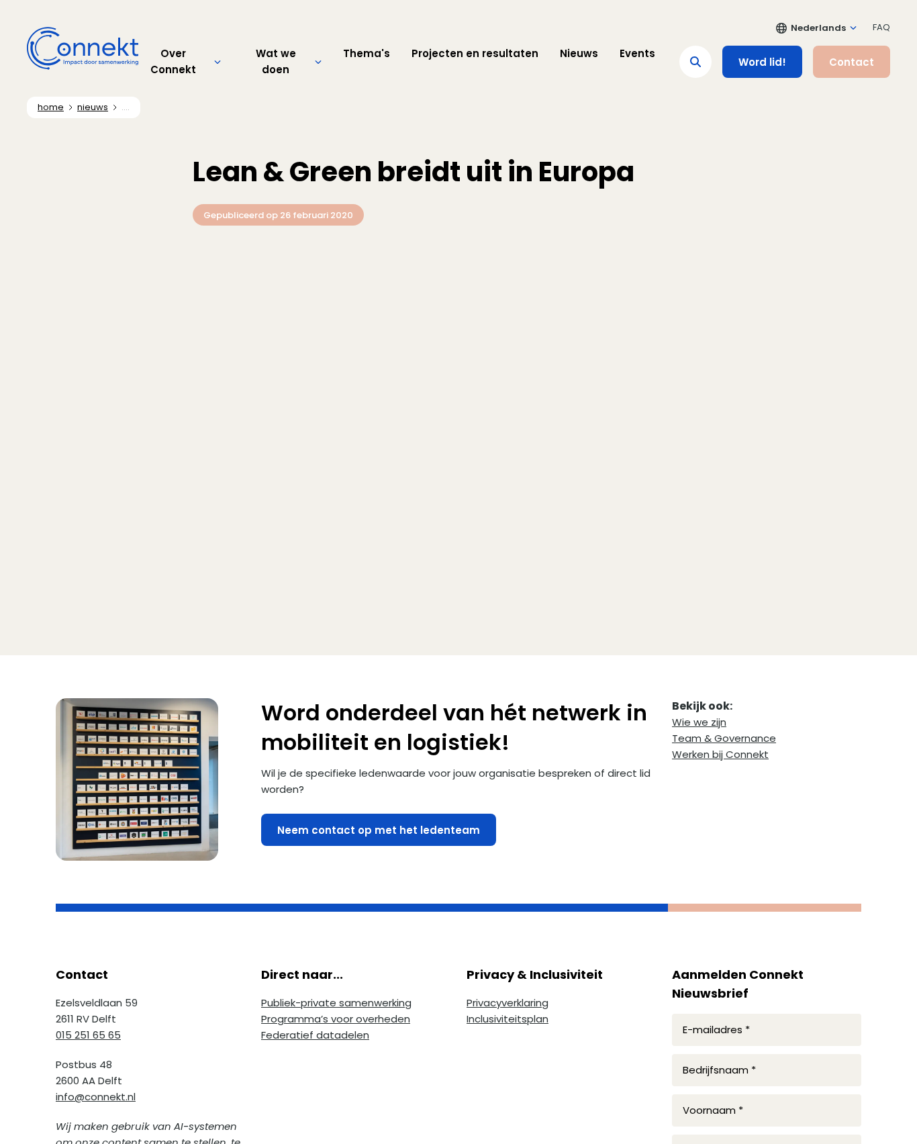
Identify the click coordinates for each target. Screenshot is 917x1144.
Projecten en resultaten (475, 53)
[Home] (82, 48)
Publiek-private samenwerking (336, 1003)
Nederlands (818, 27)
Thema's (366, 53)
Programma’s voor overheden (335, 1019)
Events (637, 53)
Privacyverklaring (507, 1003)
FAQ (881, 27)
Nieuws (579, 53)
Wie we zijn (699, 722)
